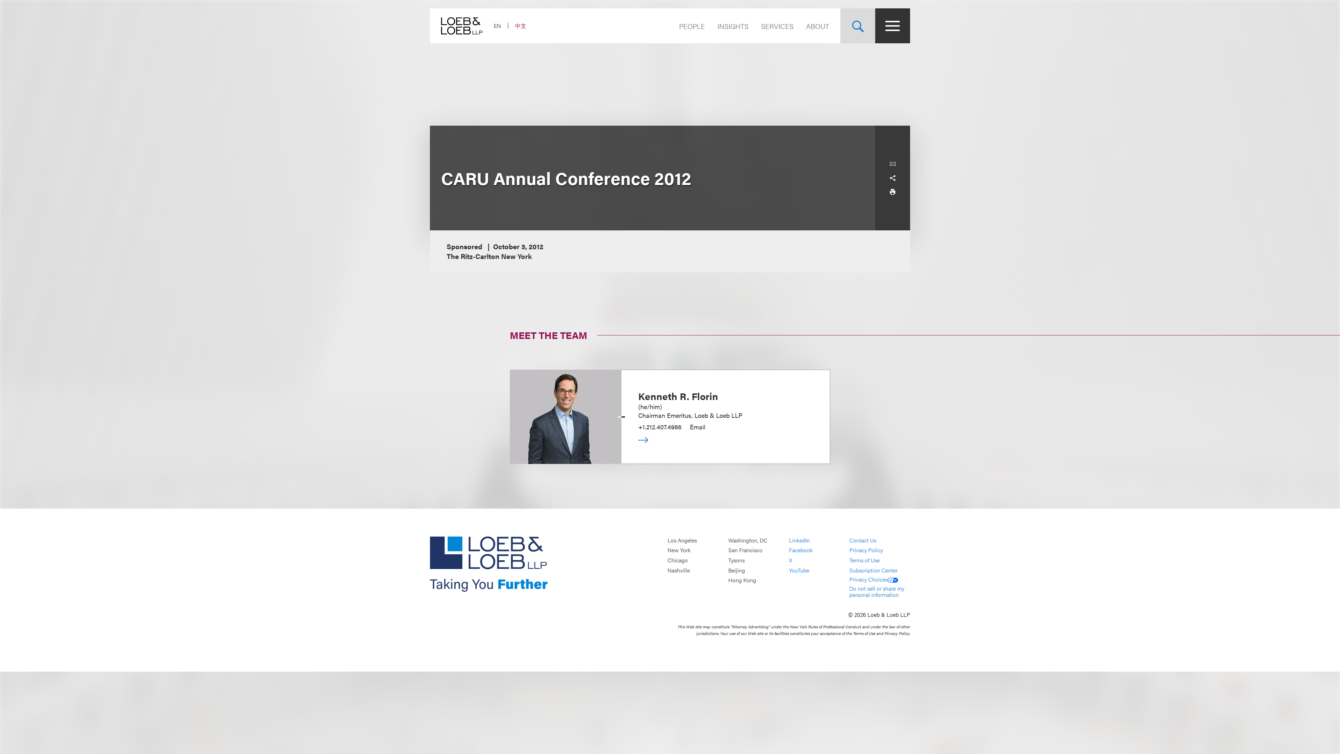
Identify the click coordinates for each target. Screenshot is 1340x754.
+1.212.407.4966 (660, 426)
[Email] (892, 164)
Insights (733, 26)
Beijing (736, 570)
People (692, 26)
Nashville (679, 570)
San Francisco (745, 550)
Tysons (736, 560)
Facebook (801, 550)
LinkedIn (799, 540)
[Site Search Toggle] (857, 25)
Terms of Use (864, 560)
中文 (520, 26)
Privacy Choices (868, 579)
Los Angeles (682, 540)
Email (697, 426)
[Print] (892, 192)
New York (679, 550)
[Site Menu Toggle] (892, 25)
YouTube (799, 570)
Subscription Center (873, 570)
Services (777, 26)
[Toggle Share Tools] (892, 178)
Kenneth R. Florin (678, 396)
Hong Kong (742, 580)
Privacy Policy (866, 550)
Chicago (678, 560)
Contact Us (862, 540)
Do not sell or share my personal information (876, 591)
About (817, 26)
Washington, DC (747, 540)
